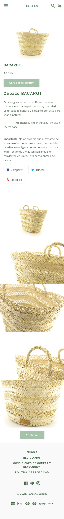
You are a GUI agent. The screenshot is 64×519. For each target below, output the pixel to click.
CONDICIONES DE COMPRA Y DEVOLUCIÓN (32, 465)
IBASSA (32, 6)
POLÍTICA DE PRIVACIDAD (32, 472)
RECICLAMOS (32, 457)
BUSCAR (32, 452)
